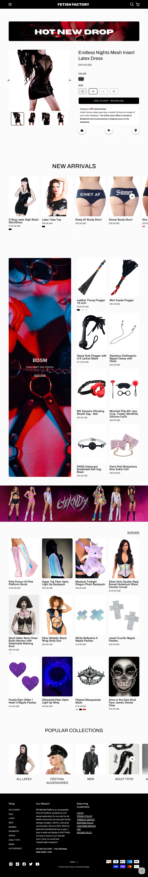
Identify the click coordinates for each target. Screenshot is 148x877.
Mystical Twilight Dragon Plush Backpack (90, 583)
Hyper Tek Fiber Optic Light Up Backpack (55, 583)
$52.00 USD (115, 304)
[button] (132, 4)
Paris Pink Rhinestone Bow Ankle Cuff (123, 468)
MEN (11, 822)
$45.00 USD (115, 420)
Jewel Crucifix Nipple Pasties (122, 639)
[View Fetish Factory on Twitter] (31, 864)
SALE (11, 814)
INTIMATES (14, 831)
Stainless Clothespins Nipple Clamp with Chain (123, 359)
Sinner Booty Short (120, 219)
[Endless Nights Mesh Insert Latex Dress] (17, 118)
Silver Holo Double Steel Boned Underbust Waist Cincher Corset (124, 584)
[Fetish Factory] (74, 4)
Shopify (86, 867)
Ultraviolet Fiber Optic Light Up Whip (55, 701)
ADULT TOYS (14, 840)
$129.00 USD (115, 591)
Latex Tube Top (51, 219)
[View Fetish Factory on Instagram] (11, 864)
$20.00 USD (80, 223)
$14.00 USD (80, 645)
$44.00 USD (80, 588)
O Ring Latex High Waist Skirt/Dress (23, 221)
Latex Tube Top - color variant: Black (43, 226)
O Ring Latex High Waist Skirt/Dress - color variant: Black (10, 229)
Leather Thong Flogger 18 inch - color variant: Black (78, 310)
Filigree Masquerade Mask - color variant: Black (80, 709)
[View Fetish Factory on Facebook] (24, 864)
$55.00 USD (47, 588)
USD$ (72, 862)
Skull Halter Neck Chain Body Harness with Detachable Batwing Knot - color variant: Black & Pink (10, 653)
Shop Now (74, 239)
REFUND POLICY (84, 832)
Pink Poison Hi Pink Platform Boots (21, 583)
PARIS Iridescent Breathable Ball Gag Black (89, 469)
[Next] (70, 80)
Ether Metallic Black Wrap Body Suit (54, 639)
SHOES (12, 835)
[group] (74, 205)
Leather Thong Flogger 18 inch (91, 301)
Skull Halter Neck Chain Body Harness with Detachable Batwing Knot (23, 642)
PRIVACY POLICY (84, 816)
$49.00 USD (115, 473)
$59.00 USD (47, 223)
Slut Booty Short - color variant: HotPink (143, 226)
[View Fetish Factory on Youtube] (37, 864)
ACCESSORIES (15, 848)
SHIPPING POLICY (85, 822)
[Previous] (9, 80)
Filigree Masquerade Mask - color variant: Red (84, 709)
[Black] (81, 79)
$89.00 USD (14, 650)
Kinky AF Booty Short (88, 219)
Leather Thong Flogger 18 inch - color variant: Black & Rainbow (82, 310)
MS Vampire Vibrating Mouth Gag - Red (90, 412)
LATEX (12, 818)
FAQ (79, 829)
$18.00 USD (114, 709)
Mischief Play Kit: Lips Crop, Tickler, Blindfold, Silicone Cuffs (124, 414)
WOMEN (12, 827)
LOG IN (80, 813)
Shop (12, 803)
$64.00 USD (47, 645)
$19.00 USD (80, 706)
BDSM (11, 844)
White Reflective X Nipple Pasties (86, 639)
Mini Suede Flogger (122, 300)
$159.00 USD (14, 226)
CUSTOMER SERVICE (86, 826)
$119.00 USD (83, 362)
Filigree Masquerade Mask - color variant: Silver (76, 709)
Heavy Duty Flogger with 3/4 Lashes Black (92, 357)
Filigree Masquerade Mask (88, 701)
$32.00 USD (115, 365)
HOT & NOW (14, 810)
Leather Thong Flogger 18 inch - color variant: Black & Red (85, 310)
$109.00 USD (83, 307)
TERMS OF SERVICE (86, 819)
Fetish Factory (69, 867)
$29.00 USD (82, 476)
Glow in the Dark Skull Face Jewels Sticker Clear (122, 703)
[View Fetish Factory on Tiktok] (17, 864)
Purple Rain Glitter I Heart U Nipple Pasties (22, 701)
